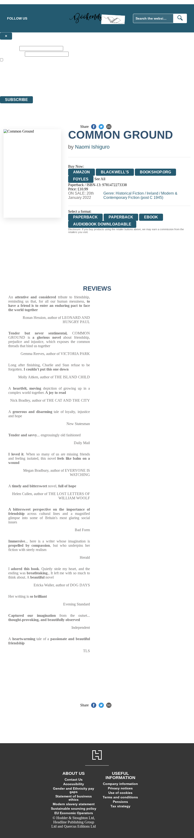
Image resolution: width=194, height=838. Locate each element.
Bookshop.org (155, 172)
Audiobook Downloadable (102, 224)
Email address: (12, 54)
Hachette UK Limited (48, 77)
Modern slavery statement (74, 804)
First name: (9, 48)
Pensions (120, 802)
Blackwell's (115, 172)
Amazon (81, 172)
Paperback (121, 217)
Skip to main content (15, 2)
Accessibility (73, 784)
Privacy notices (120, 788)
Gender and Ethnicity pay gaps (73, 790)
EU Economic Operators (73, 813)
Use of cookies (120, 793)
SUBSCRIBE (16, 100)
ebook (151, 217)
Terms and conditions (120, 797)
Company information (120, 784)
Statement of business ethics (73, 797)
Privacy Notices (94, 85)
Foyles (80, 179)
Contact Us (74, 779)
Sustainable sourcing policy (73, 808)
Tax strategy (120, 806)
